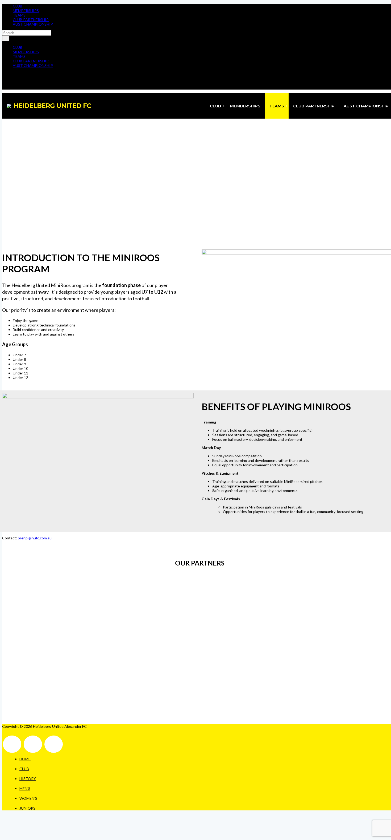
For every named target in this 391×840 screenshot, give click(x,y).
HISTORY (27, 778)
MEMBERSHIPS (26, 10)
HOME (25, 759)
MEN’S (24, 788)
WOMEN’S (28, 798)
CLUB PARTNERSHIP (31, 19)
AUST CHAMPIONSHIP (33, 24)
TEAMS (19, 15)
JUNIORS (27, 808)
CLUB (17, 6)
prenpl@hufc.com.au (35, 538)
